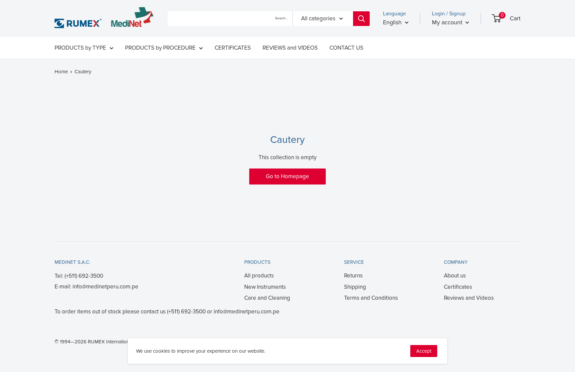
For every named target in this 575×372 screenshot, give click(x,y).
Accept (423, 351)
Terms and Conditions (371, 297)
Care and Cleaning (267, 297)
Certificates (458, 286)
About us (455, 275)
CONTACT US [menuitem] (346, 47)
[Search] (361, 18)
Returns (353, 275)
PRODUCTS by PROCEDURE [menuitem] (160, 47)
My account (448, 22)
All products (259, 275)
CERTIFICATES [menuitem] (233, 47)
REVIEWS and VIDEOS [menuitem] (290, 47)
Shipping (355, 286)
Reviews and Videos (469, 297)
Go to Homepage (287, 176)
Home (61, 72)
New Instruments (265, 286)
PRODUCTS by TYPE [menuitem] (80, 47)
